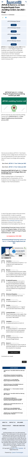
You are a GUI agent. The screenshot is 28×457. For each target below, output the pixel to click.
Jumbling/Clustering (14, 220)
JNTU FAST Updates (17, 448)
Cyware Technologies (17, 452)
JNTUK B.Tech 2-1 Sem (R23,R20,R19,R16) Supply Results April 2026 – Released (13, 413)
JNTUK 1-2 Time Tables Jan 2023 (17, 167)
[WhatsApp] (2, 17)
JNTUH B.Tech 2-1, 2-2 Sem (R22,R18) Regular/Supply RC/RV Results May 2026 (11, 380)
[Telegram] (5, 17)
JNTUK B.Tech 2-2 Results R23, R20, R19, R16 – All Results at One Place (13, 404)
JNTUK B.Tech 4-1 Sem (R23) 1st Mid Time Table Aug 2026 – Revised (14, 394)
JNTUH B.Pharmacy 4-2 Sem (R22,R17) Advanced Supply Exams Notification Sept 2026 (13, 385)
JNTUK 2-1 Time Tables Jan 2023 (17, 163)
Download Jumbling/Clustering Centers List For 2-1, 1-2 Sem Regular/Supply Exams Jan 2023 (14, 241)
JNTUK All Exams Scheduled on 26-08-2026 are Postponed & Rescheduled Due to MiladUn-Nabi (13, 376)
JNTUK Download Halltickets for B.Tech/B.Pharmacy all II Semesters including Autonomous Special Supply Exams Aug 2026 (13, 399)
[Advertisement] (14, 76)
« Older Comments (14, 352)
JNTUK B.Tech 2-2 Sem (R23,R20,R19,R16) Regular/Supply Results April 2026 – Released (13, 409)
